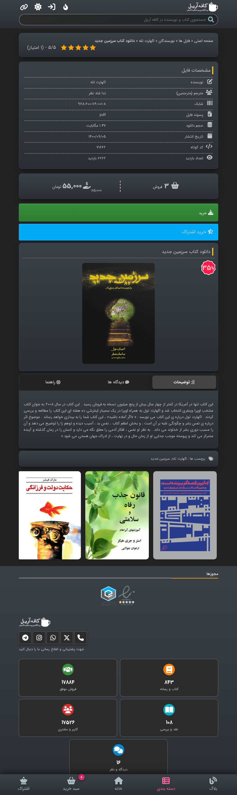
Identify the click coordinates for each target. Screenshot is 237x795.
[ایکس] (66, 639)
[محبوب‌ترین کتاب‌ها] (65, 7)
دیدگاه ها (116, 382)
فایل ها (184, 41)
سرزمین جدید (160, 458)
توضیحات (182, 382)
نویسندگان (167, 41)
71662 (101, 147)
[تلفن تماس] (80, 639)
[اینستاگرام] (39, 639)
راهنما (50, 382)
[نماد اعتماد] (127, 596)
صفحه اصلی (203, 41)
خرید (203, 213)
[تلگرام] (25, 639)
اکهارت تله (146, 41)
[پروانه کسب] (108, 596)
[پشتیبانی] (53, 639)
